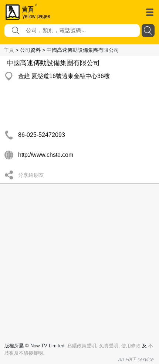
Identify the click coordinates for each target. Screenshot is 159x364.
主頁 (9, 50)
